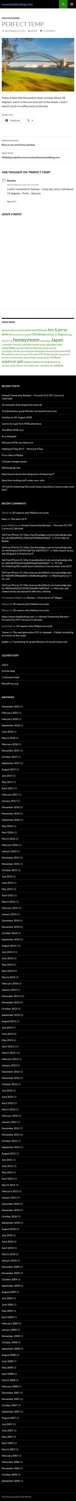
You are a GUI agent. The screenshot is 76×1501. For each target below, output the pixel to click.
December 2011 (10, 1128)
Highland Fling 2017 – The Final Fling (22, 448)
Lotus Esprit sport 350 (47, 348)
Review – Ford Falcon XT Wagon (44, 597)
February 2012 (10, 1115)
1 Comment (49, 31)
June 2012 (7, 1096)
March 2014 (8, 977)
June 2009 (7, 1304)
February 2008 (10, 1386)
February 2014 (10, 983)
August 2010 (9, 1228)
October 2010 (9, 1216)
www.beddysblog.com (17, 4)
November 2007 (11, 1398)
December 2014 (10, 920)
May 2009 (7, 1310)
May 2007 (7, 1436)
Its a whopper (9, 436)
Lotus (60, 344)
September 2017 (11, 763)
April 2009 (8, 1317)
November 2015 (11, 863)
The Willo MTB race (13, 429)
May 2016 (7, 826)
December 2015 (10, 857)
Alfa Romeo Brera (9, 330)
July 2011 (7, 1159)
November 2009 (11, 1273)
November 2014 (11, 926)
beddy (34, 31)
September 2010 (11, 1222)
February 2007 (10, 1455)
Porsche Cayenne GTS (60, 354)
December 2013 (10, 996)
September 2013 (11, 1014)
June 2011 (7, 1166)
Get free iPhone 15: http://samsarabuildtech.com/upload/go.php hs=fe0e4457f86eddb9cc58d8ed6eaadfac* (36, 574)
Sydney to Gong (40, 361)
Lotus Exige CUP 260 (11, 351)
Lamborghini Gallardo (11, 344)
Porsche (6, 354)
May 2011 (7, 1172)
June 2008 (7, 1361)
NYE (68, 351)
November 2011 (11, 1134)
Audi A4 (20, 330)
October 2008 (9, 1342)
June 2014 (7, 958)
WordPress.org (10, 683)
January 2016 (9, 851)
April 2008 (8, 1373)
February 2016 (10, 844)
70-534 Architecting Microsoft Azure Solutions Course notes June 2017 (37, 565)
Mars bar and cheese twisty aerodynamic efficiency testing (35, 590)
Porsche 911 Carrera (20, 354)
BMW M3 (7, 334)
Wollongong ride (11, 467)
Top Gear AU (55, 362)
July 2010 (7, 1235)
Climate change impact (14, 461)
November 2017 (11, 750)
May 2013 (7, 1040)
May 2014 (7, 964)
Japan (57, 340)
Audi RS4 (36, 330)
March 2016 (8, 838)
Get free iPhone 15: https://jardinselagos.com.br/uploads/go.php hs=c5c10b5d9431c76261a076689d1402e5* (37, 536)
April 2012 (8, 1103)
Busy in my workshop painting (18, 142)
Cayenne (27, 334)
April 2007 (8, 1443)
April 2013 (8, 1046)
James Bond (45, 341)
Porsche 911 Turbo (39, 354)
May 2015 (7, 889)
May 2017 (7, 781)
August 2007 (9, 1417)
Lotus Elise (8, 347)
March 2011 (8, 1184)
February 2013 (10, 1059)
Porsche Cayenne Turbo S (12, 357)
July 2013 (7, 1027)
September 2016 (11, 819)
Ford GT (5, 341)
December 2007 (10, 1392)
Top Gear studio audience (12, 365)
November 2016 (11, 813)
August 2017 (9, 769)
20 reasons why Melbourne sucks (30, 512)
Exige (69, 334)
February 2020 (10, 719)
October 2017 (9, 756)
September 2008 (11, 1348)
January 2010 (9, 1260)
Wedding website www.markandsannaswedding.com (31, 155)
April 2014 (8, 970)
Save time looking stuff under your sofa (23, 480)
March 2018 (8, 737)
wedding (58, 365)
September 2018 (11, 725)
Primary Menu (72, 4)
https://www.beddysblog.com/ (18, 616)
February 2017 (10, 794)
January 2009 (9, 1329)
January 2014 (9, 989)
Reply (13, 201)
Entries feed (8, 670)
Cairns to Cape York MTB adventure (21, 423)
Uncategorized (11, 18)
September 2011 (11, 1147)
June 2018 (7, 731)
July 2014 (7, 951)
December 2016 (10, 807)
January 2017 (9, 800)
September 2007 (11, 1411)
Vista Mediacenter (31, 365)
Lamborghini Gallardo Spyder (33, 344)
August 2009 (9, 1291)
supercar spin (13, 361)
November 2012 (11, 1077)
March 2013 (8, 1052)
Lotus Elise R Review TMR (26, 348)
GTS (11, 341)
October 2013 (9, 1008)
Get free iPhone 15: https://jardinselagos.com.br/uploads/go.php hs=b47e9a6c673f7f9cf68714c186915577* (37, 549)
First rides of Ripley (12, 455)
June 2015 (7, 882)
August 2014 (9, 945)
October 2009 (9, 1279)
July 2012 (7, 1090)
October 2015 (9, 870)
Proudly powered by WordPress (16, 1496)
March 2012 (8, 1109)
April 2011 (8, 1178)
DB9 (48, 334)
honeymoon (26, 339)
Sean (4, 518)
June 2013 (7, 1033)
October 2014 (9, 933)
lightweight (51, 344)
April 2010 (8, 1247)
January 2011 (9, 1197)
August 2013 (9, 1021)
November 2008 (11, 1336)
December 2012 (10, 1071)
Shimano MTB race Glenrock (17, 442)
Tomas (5, 632)
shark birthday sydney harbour (37, 357)
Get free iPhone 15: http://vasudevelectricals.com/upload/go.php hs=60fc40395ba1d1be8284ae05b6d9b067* (37, 561)
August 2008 (9, 1354)
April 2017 (8, 788)
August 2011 (9, 1153)
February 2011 (10, 1191)
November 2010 (11, 1210)
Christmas (38, 334)
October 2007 (9, 1405)
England (62, 334)
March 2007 (8, 1449)
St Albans (55, 357)
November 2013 (11, 1002)
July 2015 (7, 876)
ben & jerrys (57, 329)
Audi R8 (27, 330)
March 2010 (8, 1254)
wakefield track (46, 365)
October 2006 (9, 1474)
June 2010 (7, 1241)
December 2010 (10, 1203)
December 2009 (10, 1266)
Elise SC (54, 334)
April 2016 (8, 832)
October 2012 (9, 1084)
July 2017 (7, 775)
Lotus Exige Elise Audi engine (32, 351)
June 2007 (7, 1430)
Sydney (28, 361)
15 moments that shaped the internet (22, 404)
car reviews (18, 334)
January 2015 (9, 914)
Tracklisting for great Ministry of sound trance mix (29, 411)
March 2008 (8, 1380)
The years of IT (19, 518)
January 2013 (9, 1065)
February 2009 (10, 1323)
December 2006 (10, 1461)
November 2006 (11, 1468)
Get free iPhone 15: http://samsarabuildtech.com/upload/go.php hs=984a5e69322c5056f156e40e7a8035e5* (36, 587)
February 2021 (10, 712)
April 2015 (8, 895)
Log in (5, 664)
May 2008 (7, 1367)
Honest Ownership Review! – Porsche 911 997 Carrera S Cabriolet (36, 618)
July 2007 (7, 1424)
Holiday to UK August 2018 (17, 417)
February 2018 (10, 744)
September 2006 (11, 1480)
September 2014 (11, 939)
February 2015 (10, 907)
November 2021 (11, 706)
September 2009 (11, 1285)
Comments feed (10, 677)
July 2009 (7, 1298)
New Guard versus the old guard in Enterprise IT (28, 474)
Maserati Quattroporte (55, 351)
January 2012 (9, 1121)
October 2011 (9, 1140)
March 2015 (8, 901)
